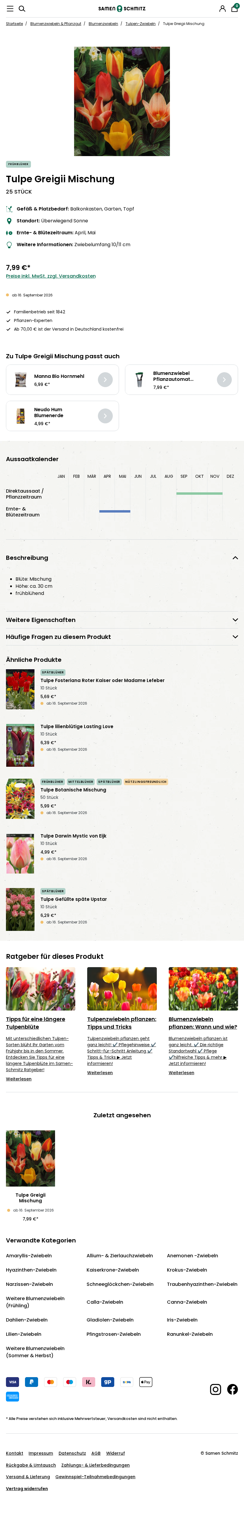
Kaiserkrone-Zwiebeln (113, 1270)
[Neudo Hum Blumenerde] (20, 416)
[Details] (105, 379)
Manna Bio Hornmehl (59, 376)
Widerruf (115, 1453)
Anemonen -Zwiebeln (192, 1255)
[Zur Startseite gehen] (122, 8)
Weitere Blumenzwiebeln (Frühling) (35, 1302)
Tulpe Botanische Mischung (73, 790)
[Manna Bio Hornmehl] (20, 379)
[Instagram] (212, 1389)
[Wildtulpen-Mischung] (20, 800)
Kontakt (14, 1453)
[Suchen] (22, 9)
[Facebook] (229, 1389)
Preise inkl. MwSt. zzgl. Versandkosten (51, 276)
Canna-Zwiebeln (187, 1302)
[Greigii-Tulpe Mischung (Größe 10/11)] (122, 101)
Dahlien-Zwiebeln (27, 1319)
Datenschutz (72, 1453)
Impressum (41, 1453)
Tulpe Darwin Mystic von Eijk (73, 836)
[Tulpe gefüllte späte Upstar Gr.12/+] (20, 909)
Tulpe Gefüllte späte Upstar (73, 899)
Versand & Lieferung (28, 1477)
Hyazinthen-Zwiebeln (31, 1270)
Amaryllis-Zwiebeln (29, 1255)
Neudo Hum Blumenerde (48, 413)
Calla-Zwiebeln (105, 1302)
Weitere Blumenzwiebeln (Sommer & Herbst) (35, 1352)
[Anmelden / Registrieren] (223, 9)
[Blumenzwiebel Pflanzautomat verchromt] (139, 379)
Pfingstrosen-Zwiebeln (114, 1334)
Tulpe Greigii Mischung (30, 1198)
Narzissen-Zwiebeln (29, 1284)
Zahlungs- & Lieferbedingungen (95, 1465)
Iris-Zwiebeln (182, 1319)
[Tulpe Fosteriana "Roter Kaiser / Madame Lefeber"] (20, 690)
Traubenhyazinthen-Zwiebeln (202, 1284)
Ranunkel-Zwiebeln (190, 1334)
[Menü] (10, 9)
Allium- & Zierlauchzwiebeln (120, 1255)
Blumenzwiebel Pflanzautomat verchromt (171, 376)
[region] (122, 101)
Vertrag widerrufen (27, 1489)
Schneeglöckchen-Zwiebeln (120, 1284)
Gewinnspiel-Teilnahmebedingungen (95, 1477)
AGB (96, 1453)
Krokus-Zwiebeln (187, 1270)
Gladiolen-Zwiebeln (110, 1319)
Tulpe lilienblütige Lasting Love (76, 726)
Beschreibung (27, 558)
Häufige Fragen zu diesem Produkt (58, 637)
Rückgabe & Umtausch (31, 1465)
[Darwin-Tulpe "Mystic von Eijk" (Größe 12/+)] (20, 854)
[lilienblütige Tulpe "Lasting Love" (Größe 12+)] (20, 745)
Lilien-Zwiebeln (23, 1334)
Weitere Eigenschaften (41, 620)
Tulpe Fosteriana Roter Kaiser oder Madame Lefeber (102, 680)
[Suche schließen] (214, 8)
